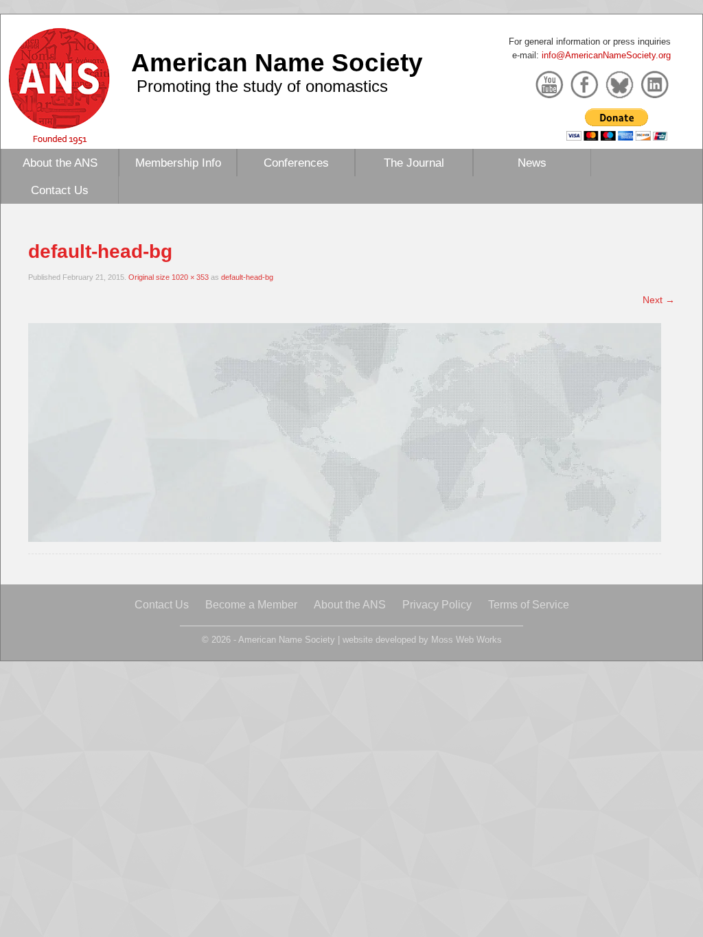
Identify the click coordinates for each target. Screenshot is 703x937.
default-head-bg (247, 277)
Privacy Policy (437, 604)
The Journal (414, 162)
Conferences (296, 162)
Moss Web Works (466, 639)
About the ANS (60, 162)
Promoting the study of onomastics (262, 86)
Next (659, 299)
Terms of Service (528, 604)
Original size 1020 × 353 (168, 277)
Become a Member (251, 604)
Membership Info (178, 162)
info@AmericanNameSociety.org (606, 55)
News (532, 162)
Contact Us (60, 190)
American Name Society (277, 62)
